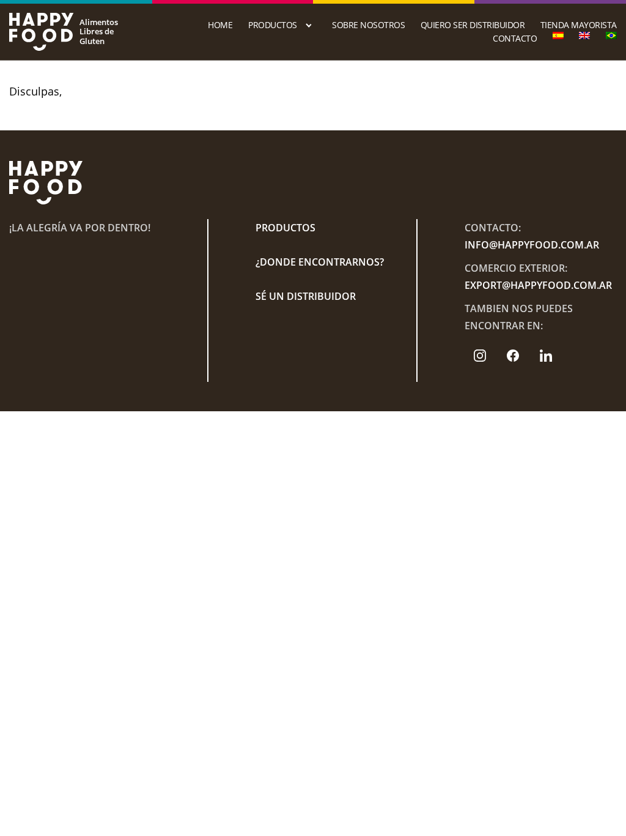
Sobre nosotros (368, 25)
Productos (272, 25)
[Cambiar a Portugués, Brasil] (611, 35)
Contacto (515, 38)
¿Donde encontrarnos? (320, 262)
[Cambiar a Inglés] (584, 35)
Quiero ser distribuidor (473, 25)
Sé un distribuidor (306, 296)
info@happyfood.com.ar (532, 245)
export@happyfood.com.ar (538, 285)
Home (220, 25)
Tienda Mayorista (578, 25)
